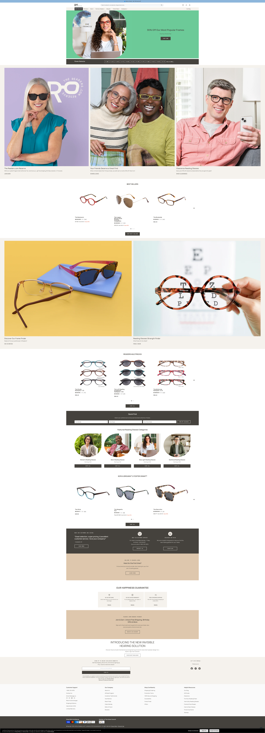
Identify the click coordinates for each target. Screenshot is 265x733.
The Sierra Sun (157, 509)
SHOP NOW (165, 38)
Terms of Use (121, 726)
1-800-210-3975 (70, 690)
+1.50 (117, 61)
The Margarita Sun (118, 510)
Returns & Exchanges (71, 700)
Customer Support (71, 687)
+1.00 (106, 61)
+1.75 (122, 61)
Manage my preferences (193, 730)
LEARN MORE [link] (132, 573)
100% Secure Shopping (151, 696)
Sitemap (186, 712)
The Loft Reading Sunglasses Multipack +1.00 (119, 390)
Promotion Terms (149, 693)
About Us (107, 690)
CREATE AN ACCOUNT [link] (132, 631)
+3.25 (152, 61)
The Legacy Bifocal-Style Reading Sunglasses (118, 219)
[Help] (183, 5)
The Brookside (157, 217)
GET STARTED (8, 343)
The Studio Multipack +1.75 (79, 390)
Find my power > (170, 61)
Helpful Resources (189, 687)
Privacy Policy (114, 726)
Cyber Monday (108, 704)
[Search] (161, 5)
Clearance (187, 696)
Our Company (109, 687)
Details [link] (109, 605)
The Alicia (78, 509)
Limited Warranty (70, 709)
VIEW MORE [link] (81, 546)
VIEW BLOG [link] (170, 548)
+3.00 (147, 61)
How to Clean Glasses (189, 707)
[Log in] (186, 5)
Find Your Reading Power (190, 698)
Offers (146, 704)
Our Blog (186, 690)
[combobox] (131, 5)
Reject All (204, 730)
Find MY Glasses (184, 421)
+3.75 (163, 61)
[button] (86, 8)
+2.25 (132, 61)
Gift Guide (186, 693)
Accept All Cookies (214, 730)
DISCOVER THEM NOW (132, 655)
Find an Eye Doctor (189, 710)
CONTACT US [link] (140, 548)
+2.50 (137, 61)
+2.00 (127, 61)
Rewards (107, 710)
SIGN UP (106, 672)
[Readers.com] (78, 5)
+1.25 (111, 61)
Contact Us (69, 693)
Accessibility (148, 698)
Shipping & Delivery (71, 703)
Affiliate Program (109, 693)
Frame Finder (148, 701)
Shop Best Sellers (132, 233)
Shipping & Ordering (150, 690)
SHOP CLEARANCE (181, 173)
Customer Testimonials (111, 696)
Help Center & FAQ (71, 706)
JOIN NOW (7, 173)
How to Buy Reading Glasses (191, 701)
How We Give (108, 698)
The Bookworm (79, 217)
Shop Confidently (150, 687)
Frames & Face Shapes (190, 704)
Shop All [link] (88, 466)
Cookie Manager (50, 731)
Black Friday (108, 701)
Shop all (132, 524)
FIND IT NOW (137, 343)
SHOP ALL (132, 406)
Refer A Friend (108, 707)
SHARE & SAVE (94, 173)
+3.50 (158, 61)
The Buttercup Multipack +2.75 (158, 390)
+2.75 (142, 61)
